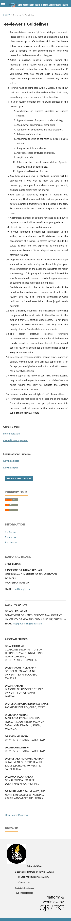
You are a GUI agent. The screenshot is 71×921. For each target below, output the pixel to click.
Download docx (11, 461)
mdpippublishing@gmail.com (27, 624)
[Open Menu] (3, 3)
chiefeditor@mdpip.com (15, 440)
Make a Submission (19, 478)
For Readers (10, 532)
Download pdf (10, 468)
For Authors (10, 537)
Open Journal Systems (16, 815)
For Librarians (11, 543)
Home (6, 15)
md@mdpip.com (11, 434)
